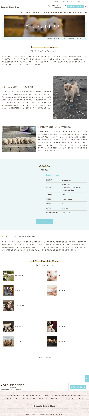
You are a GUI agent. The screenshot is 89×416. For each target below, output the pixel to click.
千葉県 (40, 357)
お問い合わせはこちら (75, 6)
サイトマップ (80, 398)
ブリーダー (47, 357)
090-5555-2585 (67, 180)
